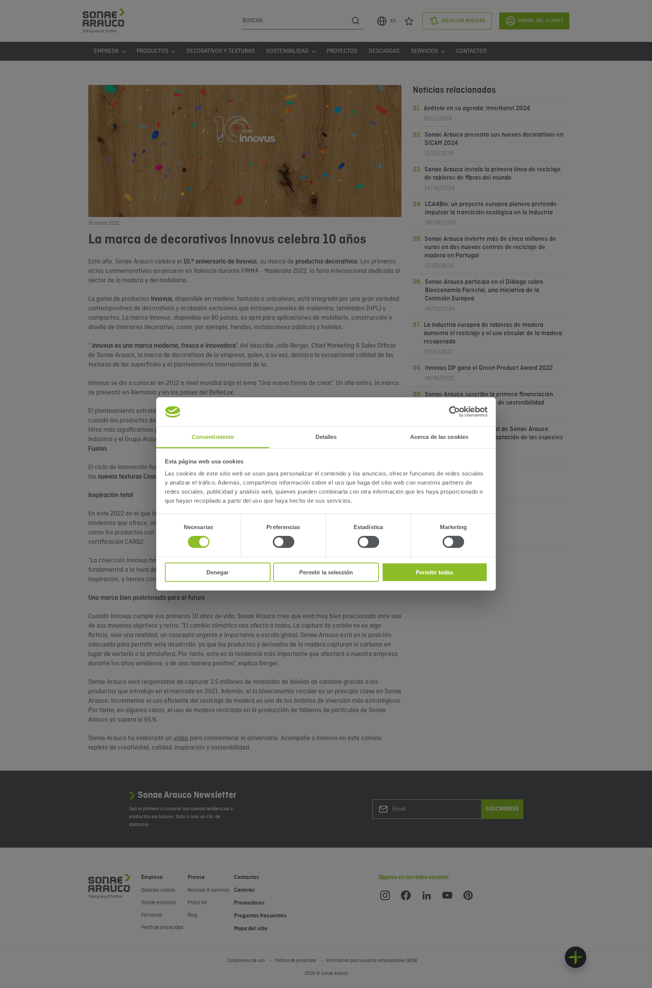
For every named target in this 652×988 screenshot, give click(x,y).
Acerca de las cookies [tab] (439, 437)
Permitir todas (434, 572)
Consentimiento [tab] (213, 437)
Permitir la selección (326, 572)
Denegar (217, 572)
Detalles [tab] (326, 437)
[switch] (283, 542)
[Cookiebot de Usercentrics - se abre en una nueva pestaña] (454, 411)
